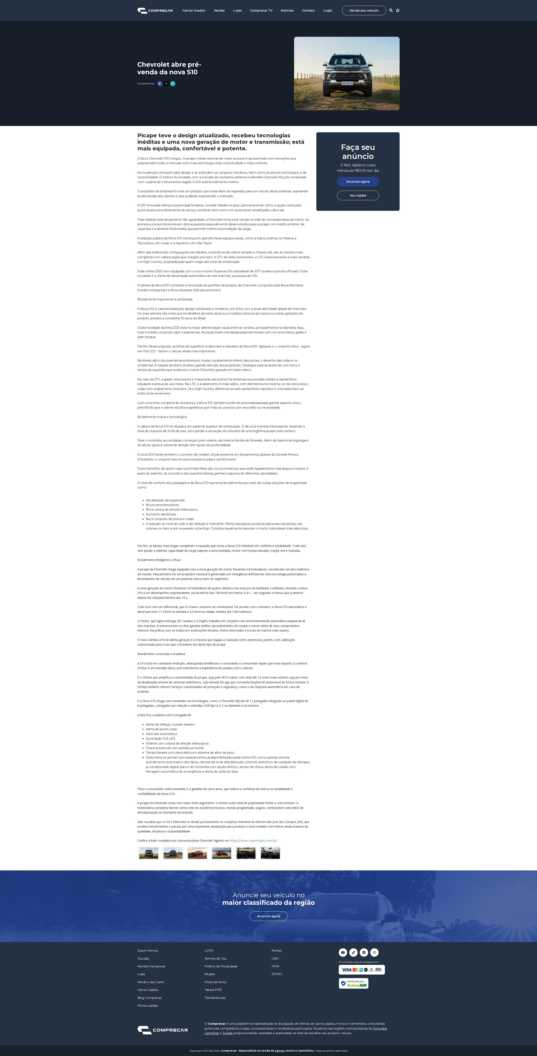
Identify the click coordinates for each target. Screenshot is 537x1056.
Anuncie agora (358, 181)
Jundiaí (228, 1033)
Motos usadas (147, 1006)
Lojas (237, 10)
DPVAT (277, 974)
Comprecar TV (261, 10)
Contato (308, 10)
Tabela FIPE (213, 990)
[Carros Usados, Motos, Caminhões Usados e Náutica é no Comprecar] (155, 10)
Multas (277, 950)
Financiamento (216, 982)
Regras (210, 974)
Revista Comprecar (151, 966)
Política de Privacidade (221, 966)
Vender (219, 10)
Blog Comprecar (149, 998)
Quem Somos (147, 950)
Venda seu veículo (364, 10)
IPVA (275, 966)
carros (279, 1050)
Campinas (212, 1033)
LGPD (209, 950)
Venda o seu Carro (150, 982)
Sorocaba (380, 1028)
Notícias (287, 10)
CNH (275, 958)
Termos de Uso (216, 958)
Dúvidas (143, 958)
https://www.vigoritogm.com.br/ (253, 840)
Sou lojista (358, 195)
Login (327, 10)
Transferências (215, 998)
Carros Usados (193, 10)
